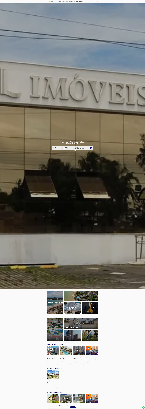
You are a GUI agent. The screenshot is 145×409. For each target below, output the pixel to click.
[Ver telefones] (97, 1)
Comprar (59, 1)
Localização (76, 147)
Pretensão (54, 147)
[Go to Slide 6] (54, 378)
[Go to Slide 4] (79, 402)
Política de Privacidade (87, 405)
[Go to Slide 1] (77, 402)
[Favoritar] (57, 364)
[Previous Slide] (47, 329)
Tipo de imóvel (66, 147)
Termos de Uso (81, 405)
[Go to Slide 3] (52, 378)
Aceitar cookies (73, 407)
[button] (55, 329)
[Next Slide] (62, 329)
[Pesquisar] (91, 148)
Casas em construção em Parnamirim (77, 1)
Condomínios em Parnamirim (66, 1)
